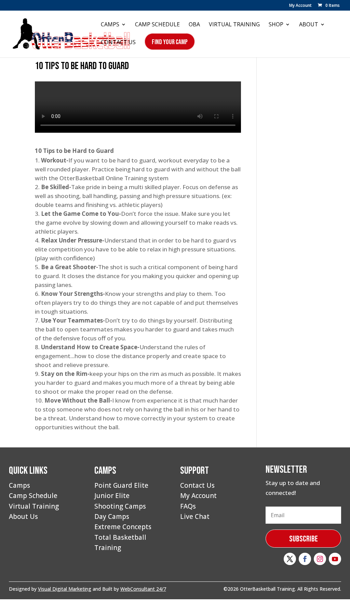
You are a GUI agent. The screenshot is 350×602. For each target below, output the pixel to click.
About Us (23, 516)
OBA (194, 25)
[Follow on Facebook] (305, 559)
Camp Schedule (157, 25)
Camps (110, 25)
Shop (276, 25)
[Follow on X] (290, 559)
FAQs (188, 506)
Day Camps (111, 516)
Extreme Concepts (122, 526)
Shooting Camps (120, 506)
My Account (300, 5)
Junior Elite (112, 495)
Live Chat (195, 516)
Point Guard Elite (121, 485)
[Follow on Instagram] (320, 559)
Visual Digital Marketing (64, 589)
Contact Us (118, 43)
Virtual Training (234, 25)
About (308, 25)
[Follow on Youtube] (335, 559)
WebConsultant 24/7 (143, 589)
